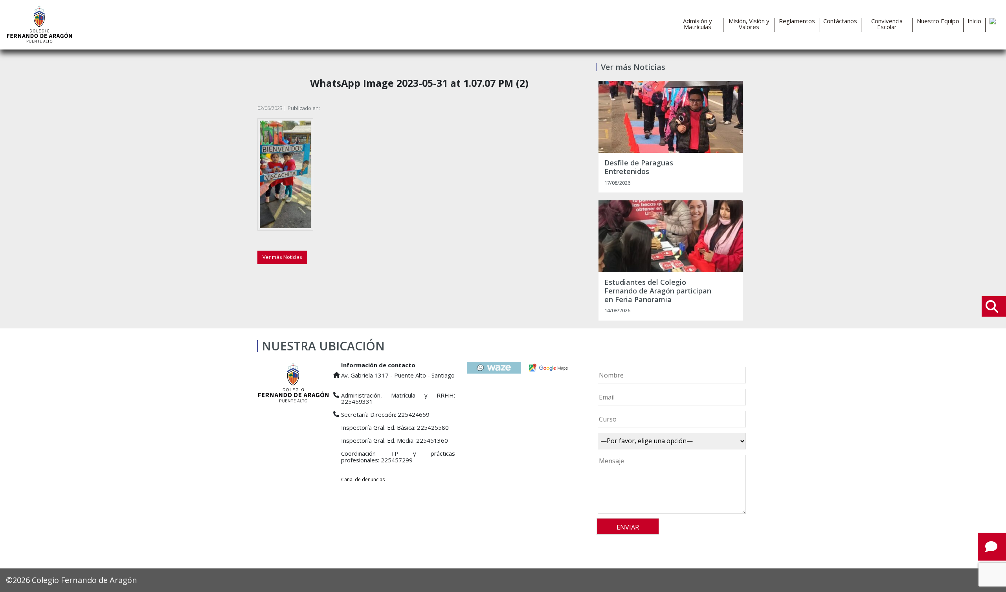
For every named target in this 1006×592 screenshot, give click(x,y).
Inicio (974, 21)
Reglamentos (797, 21)
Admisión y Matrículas (697, 24)
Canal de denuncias (363, 479)
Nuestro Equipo (938, 21)
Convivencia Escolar (887, 24)
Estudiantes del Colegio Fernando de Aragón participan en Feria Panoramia (657, 291)
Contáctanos (840, 21)
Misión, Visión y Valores (749, 24)
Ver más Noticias (282, 256)
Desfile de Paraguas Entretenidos (638, 167)
